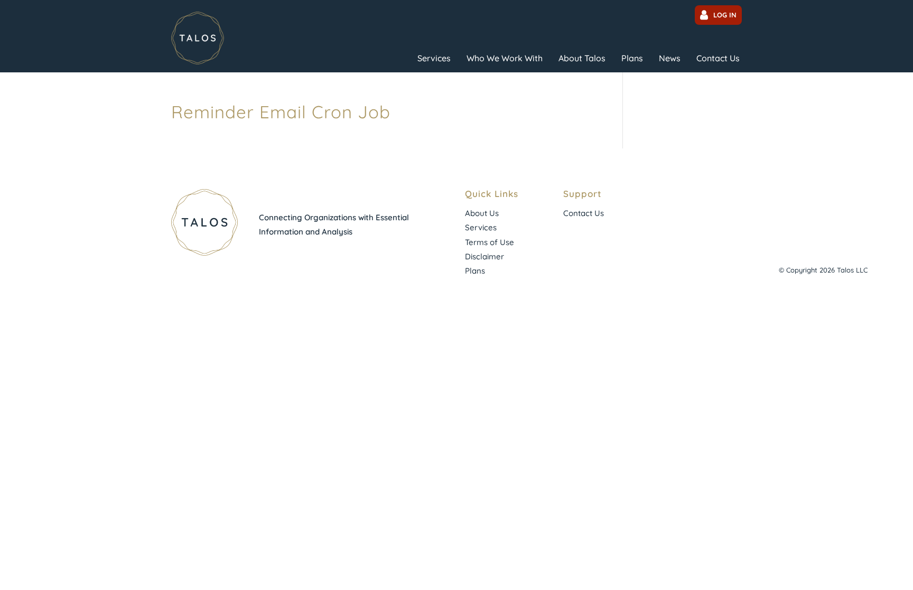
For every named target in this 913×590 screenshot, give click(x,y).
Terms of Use (489, 242)
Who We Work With (505, 58)
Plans (632, 58)
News (670, 58)
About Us (482, 213)
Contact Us (718, 58)
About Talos (581, 58)
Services (434, 58)
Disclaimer (484, 256)
